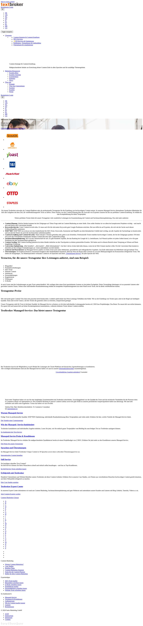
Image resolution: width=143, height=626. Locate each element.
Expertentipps (13, 77)
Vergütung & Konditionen (13, 599)
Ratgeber (12, 78)
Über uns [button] (8, 82)
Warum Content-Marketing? (14, 564)
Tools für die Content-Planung (15, 572)
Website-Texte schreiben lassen (15, 590)
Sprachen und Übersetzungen (13, 448)
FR (6, 13)
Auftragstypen (9, 601)
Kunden (12, 90)
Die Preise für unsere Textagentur (12, 444)
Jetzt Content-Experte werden (10, 494)
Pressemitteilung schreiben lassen (16, 588)
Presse (11, 92)
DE (3, 9)
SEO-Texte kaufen (11, 581)
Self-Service (6, 459)
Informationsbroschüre (66, 368)
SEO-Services (18, 39)
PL (6, 24)
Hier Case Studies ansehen (9, 482)
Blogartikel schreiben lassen (14, 583)
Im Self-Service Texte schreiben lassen (13, 469)
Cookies (7, 619)
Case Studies (9, 566)
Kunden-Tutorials (15, 75)
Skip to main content (7, 2)
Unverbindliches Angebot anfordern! (13, 128)
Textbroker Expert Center (12, 486)
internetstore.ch (12, 409)
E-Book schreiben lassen (13, 585)
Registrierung (9, 607)
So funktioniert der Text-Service (11, 432)
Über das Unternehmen (17, 86)
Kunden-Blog (13, 73)
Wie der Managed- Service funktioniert (17, 424)
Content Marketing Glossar (10, 498)
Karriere (12, 88)
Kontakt (12, 84)
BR (6, 26)
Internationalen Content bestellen (12, 455)
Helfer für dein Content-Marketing (16, 574)
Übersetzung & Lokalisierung (23, 45)
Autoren (7, 605)
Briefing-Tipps (10, 568)
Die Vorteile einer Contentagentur (12, 420)
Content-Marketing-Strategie (14, 570)
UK (6, 15)
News (11, 80)
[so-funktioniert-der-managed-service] (41, 361)
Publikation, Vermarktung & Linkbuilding (27, 43)
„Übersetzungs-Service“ (73, 253)
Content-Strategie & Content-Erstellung (26, 37)
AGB (7, 614)
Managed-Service (11, 597)
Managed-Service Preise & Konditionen (18, 436)
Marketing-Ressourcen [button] (12, 71)
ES (6, 19)
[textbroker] (12, 5)
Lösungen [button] (8, 35)
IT (6, 20)
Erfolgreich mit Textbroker (12, 473)
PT (6, 22)
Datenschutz (9, 616)
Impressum (8, 617)
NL (6, 17)
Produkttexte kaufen (11, 586)
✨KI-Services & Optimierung (23, 41)
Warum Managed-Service (12, 413)
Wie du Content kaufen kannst (15, 603)
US (6, 28)
